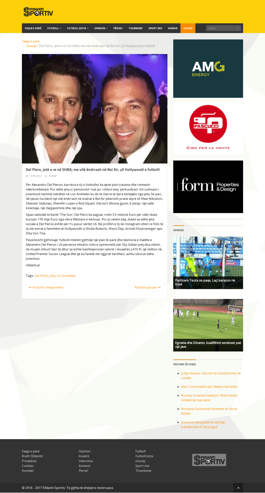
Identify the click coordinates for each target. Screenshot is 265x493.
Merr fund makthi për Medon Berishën (209, 387)
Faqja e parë (31, 41)
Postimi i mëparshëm (47, 287)
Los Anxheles (66, 276)
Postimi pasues (146, 287)
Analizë (84, 456)
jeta (52, 276)
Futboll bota (76, 28)
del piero (41, 276)
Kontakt (28, 471)
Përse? (118, 28)
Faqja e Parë (33, 28)
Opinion (99, 28)
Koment (84, 466)
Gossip (187, 28)
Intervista (86, 461)
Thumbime (136, 28)
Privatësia (29, 461)
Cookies (28, 466)
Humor (173, 28)
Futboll (53, 28)
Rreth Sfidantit (32, 456)
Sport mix (155, 28)
